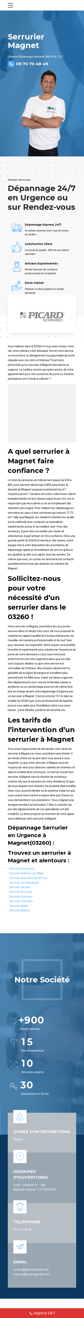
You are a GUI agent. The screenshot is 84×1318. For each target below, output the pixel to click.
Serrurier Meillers (19, 910)
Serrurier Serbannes (21, 868)
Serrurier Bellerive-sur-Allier (26, 873)
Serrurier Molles (19, 905)
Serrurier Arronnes (20, 891)
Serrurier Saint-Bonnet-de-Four (28, 878)
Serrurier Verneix (19, 887)
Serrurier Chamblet (21, 901)
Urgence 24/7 (44, 1313)
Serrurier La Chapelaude (24, 882)
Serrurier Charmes (20, 896)
